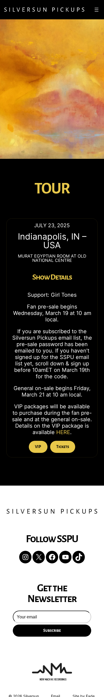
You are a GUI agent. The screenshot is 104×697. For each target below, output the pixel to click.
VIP (38, 447)
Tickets (62, 447)
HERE (63, 432)
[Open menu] (96, 9)
